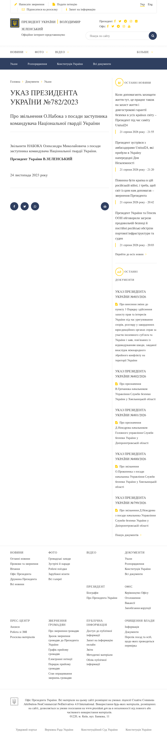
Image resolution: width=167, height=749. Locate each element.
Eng (150, 4)
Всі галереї (55, 579)
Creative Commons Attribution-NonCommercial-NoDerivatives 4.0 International (89, 702)
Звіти (90, 649)
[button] (121, 21)
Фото (52, 552)
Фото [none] (40, 52)
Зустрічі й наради (59, 564)
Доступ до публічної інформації (99, 633)
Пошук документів (127, 535)
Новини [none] (17, 52)
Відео (91, 552)
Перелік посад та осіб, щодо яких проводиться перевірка (139, 641)
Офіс (129, 586)
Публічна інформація (97, 623)
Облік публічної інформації (97, 662)
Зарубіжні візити (58, 574)
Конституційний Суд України (99, 729)
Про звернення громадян (63, 631)
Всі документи (102, 64)
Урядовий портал (26, 729)
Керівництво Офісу (136, 593)
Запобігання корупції (138, 608)
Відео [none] (60, 52)
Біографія (92, 593)
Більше (143, 52)
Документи (32, 81)
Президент (96, 586)
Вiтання (15, 569)
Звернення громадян (57, 623)
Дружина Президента (23, 579)
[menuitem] (20, 52)
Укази (14, 64)
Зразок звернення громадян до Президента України (63, 640)
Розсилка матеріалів (22, 637)
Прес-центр (20, 621)
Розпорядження (37, 64)
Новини (16, 552)
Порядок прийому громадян (59, 666)
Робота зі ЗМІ (18, 632)
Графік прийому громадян (58, 652)
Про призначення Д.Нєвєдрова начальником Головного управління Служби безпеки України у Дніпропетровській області (134, 433)
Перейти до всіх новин (129, 254)
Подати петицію (67, 4)
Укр (142, 4)
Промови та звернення (24, 564)
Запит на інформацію (82, 9)
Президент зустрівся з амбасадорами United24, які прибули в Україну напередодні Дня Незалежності (134, 152)
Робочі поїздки (57, 569)
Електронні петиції (60, 659)
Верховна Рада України (59, 729)
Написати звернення (31, 4)
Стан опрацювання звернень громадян (60, 675)
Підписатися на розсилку (42, 9)
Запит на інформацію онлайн (100, 642)
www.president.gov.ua (98, 708)
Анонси (15, 627)
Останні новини (20, 558)
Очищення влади (140, 621)
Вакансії (130, 603)
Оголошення (132, 598)
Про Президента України (102, 598)
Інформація (132, 627)
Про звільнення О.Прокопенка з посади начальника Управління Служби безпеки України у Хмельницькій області (136, 476)
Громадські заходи (59, 558)
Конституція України (70, 64)
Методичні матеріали (100, 655)
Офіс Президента (20, 574)
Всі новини (17, 584)
